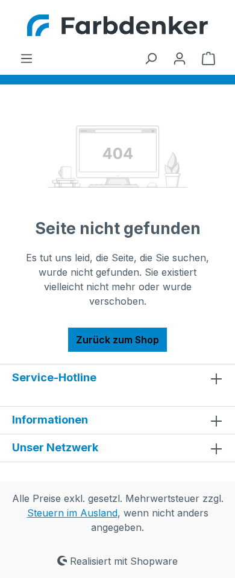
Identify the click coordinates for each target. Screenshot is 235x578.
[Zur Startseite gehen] (117, 25)
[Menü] (26, 58)
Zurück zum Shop (117, 340)
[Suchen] (150, 58)
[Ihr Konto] (179, 58)
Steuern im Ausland (72, 513)
